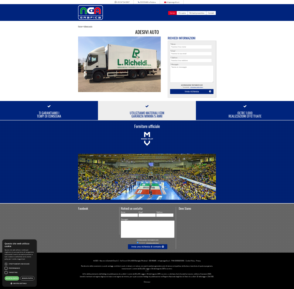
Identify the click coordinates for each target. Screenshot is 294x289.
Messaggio (174, 64)
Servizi (172, 13)
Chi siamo (182, 13)
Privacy (198, 261)
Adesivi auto (88, 26)
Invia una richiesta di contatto (146, 246)
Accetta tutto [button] (12, 278)
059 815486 (152, 261)
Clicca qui (147, 282)
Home (80, 26)
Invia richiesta (192, 91)
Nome (172, 44)
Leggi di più (21, 259)
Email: (141, 212)
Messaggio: (124, 219)
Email (172, 51)
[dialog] (19, 263)
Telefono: (159, 212)
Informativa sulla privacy (196, 87)
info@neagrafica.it (172, 2)
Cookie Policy (190, 261)
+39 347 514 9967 (123, 2)
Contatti (211, 13)
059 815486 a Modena (148, 2)
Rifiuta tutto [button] (27, 278)
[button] (19, 283)
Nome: (123, 212)
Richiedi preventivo (196, 13)
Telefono (173, 58)
